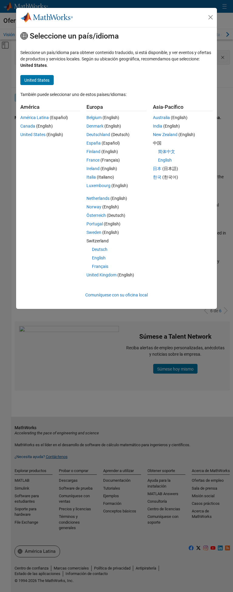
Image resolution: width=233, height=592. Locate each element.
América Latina (34, 117)
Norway (93, 206)
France (93, 160)
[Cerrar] (210, 17)
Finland (93, 151)
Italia (91, 177)
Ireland (93, 168)
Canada (27, 126)
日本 (157, 168)
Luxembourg (98, 185)
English (99, 257)
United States (33, 134)
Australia (161, 117)
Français (100, 266)
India (157, 126)
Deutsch (99, 249)
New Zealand (165, 134)
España (93, 143)
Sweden (93, 232)
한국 (157, 177)
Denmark (94, 126)
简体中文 (166, 151)
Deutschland (98, 134)
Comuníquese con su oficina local (116, 295)
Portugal (94, 223)
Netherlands (98, 198)
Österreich (96, 215)
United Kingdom (101, 274)
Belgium (94, 117)
